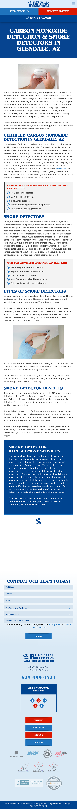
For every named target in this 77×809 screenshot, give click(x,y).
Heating (38, 742)
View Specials (19, 11)
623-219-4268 (40, 18)
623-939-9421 (38, 677)
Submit (38, 636)
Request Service (58, 11)
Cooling (38, 735)
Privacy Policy (55, 624)
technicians (61, 168)
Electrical (38, 728)
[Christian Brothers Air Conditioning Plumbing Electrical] (38, 4)
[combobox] (38, 607)
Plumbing (38, 720)
